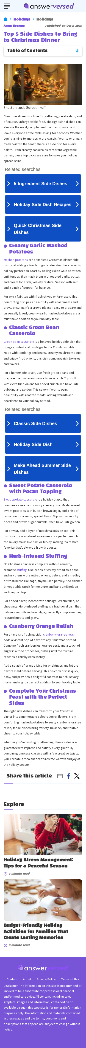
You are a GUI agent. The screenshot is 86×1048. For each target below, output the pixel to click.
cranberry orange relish (59, 634)
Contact (12, 979)
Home (5, 19)
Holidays (22, 19)
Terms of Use (70, 979)
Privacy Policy (46, 979)
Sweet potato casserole (20, 499)
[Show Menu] (7, 5)
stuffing (22, 570)
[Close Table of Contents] (77, 51)
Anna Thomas (14, 26)
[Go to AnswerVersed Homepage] (49, 6)
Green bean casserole (19, 342)
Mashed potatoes (16, 260)
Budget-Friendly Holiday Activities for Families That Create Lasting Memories (36, 931)
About (27, 979)
